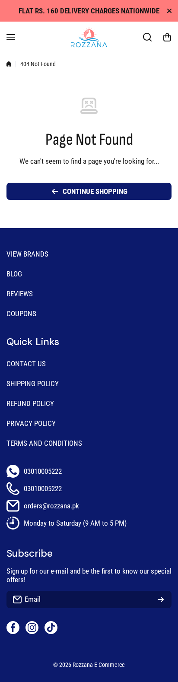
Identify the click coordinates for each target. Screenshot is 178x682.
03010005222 (43, 471)
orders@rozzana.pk (51, 505)
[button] (167, 37)
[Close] (169, 10)
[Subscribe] (161, 599)
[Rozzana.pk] (89, 37)
